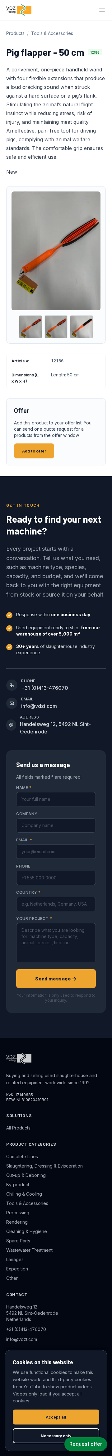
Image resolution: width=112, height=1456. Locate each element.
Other (12, 1278)
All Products (18, 1127)
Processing (17, 1212)
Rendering (17, 1222)
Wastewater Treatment (29, 1250)
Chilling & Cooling (24, 1194)
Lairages (15, 1259)
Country (28, 892)
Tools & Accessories (52, 33)
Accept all (56, 1417)
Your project (34, 918)
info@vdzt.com (21, 1339)
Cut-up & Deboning (26, 1175)
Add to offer (34, 450)
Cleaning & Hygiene (26, 1231)
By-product (17, 1184)
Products (15, 33)
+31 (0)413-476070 (26, 1329)
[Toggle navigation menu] (102, 10)
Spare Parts (18, 1240)
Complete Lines (22, 1156)
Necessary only (56, 1435)
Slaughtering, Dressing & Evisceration (44, 1165)
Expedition (17, 1268)
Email (24, 840)
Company (26, 813)
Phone (23, 866)
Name (24, 787)
